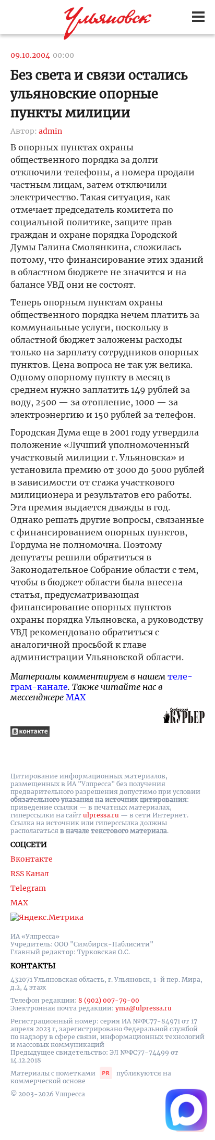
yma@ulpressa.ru (143, 1008)
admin (50, 131)
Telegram (28, 888)
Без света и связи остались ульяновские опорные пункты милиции (99, 94)
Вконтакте (31, 859)
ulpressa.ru (101, 815)
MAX (76, 697)
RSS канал (29, 873)
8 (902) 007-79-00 (108, 1000)
